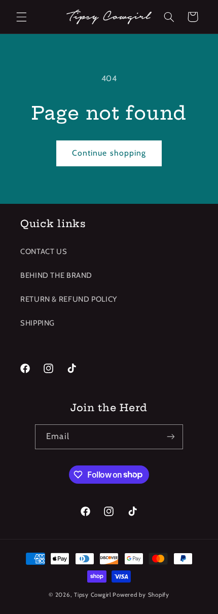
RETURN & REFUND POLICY (68, 299)
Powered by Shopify (141, 594)
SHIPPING (37, 323)
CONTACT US (43, 251)
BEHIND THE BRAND (56, 275)
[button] (21, 16)
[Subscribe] (170, 436)
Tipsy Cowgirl (93, 594)
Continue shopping (109, 153)
